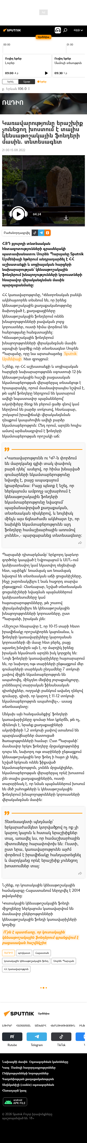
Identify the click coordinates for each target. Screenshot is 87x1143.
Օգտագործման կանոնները (48, 1062)
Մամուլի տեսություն (68, 63)
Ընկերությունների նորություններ (25, 1073)
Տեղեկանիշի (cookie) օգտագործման (28, 1085)
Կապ (5, 1067)
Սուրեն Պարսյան (63, 961)
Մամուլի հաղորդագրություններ (33, 1067)
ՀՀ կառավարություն (16, 969)
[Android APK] (15, 1102)
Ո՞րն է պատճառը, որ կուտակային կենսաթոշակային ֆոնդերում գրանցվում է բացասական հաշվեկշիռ (40, 937)
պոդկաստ (24, 953)
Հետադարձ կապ (14, 1090)
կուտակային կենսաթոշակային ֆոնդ (26, 961)
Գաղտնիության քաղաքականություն (28, 1079)
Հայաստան (42, 953)
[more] (80, 542)
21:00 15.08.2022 (13, 150)
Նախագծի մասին (14, 1062)
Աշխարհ (40, 1025)
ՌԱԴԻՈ (8, 953)
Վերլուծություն (62, 1025)
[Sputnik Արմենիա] (12, 32)
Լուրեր (10, 63)
